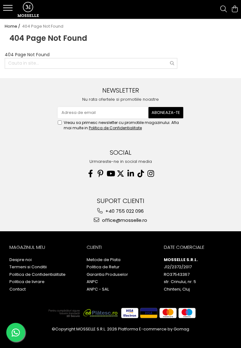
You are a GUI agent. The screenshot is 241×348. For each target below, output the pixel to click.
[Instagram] (150, 173)
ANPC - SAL (98, 289)
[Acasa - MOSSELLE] (42, 9)
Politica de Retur (103, 267)
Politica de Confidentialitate (115, 128)
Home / (13, 26)
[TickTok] (140, 173)
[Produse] (8, 9)
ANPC (92, 282)
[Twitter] (120, 173)
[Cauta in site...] (223, 9)
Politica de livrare (27, 282)
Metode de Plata (103, 260)
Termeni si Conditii (28, 267)
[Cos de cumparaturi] (234, 9)
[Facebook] (90, 173)
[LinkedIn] (130, 173)
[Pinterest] (100, 173)
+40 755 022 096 (124, 211)
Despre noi (20, 260)
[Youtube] (110, 173)
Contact (17, 289)
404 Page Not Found (42, 26)
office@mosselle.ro (124, 220)
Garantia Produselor (107, 274)
